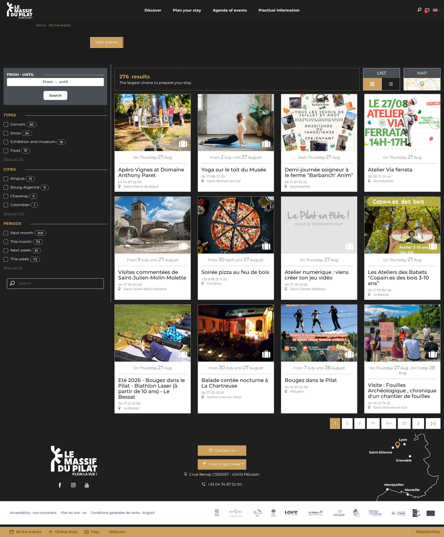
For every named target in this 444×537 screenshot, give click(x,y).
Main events (106, 42)
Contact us (225, 450)
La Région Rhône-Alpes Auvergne (315, 513)
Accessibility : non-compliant (33, 513)
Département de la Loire (291, 513)
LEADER (416, 513)
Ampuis (21, 178)
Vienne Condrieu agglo (375, 513)
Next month (26, 233)
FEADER (398, 513)
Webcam (117, 532)
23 (404, 423)
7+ (373, 423)
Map (95, 532)
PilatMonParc (428, 532)
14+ (389, 423)
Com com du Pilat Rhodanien (257, 513)
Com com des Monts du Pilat (216, 513)
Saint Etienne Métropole (339, 513)
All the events (28, 532)
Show (19, 133)
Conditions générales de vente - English (123, 513)
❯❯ (433, 423)
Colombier (22, 205)
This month (25, 241)
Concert (22, 124)
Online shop (66, 532)
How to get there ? (226, 464)
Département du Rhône (236, 513)
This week (23, 259)
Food (18, 150)
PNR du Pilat (357, 513)
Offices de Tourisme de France (273, 513)
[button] (153, 10)
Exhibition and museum (36, 142)
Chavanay (22, 196)
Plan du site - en (74, 513)
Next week (24, 250)
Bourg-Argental (28, 187)
